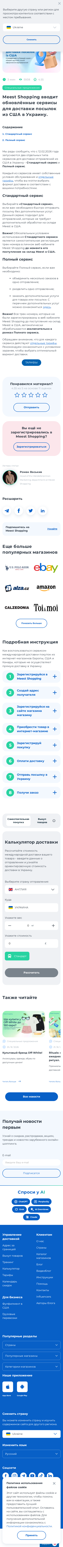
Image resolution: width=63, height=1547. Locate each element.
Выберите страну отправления (27, 881)
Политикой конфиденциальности (29, 1526)
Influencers (43, 1296)
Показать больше (31, 623)
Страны (41, 1247)
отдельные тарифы (43, 343)
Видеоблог (43, 1270)
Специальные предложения (22, 87)
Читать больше (9, 1081)
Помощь (42, 1283)
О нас (40, 1241)
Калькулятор (11, 1268)
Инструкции (44, 1277)
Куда (8, 899)
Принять (32, 1535)
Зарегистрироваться (32, 446)
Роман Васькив (31, 472)
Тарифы (31, 362)
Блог (39, 1264)
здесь (47, 307)
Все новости (31, 1096)
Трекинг (8, 1262)
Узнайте (52, 528)
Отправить (31, 407)
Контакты (42, 1290)
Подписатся (31, 1173)
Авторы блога (45, 1303)
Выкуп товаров (12, 1255)
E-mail (6, 1155)
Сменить (32, 39)
